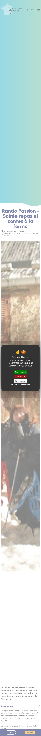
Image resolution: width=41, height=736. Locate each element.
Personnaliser (20, 381)
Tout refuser (20, 376)
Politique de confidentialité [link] (20, 385)
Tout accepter (20, 372)
